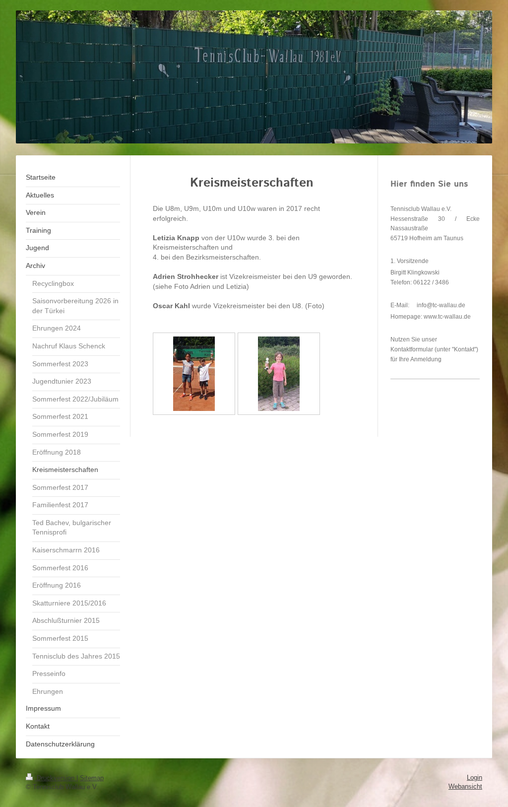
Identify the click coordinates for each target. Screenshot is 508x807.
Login (474, 777)
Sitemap (92, 778)
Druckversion (55, 778)
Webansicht (465, 786)
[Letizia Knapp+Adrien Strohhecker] (194, 373)
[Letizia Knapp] (279, 373)
